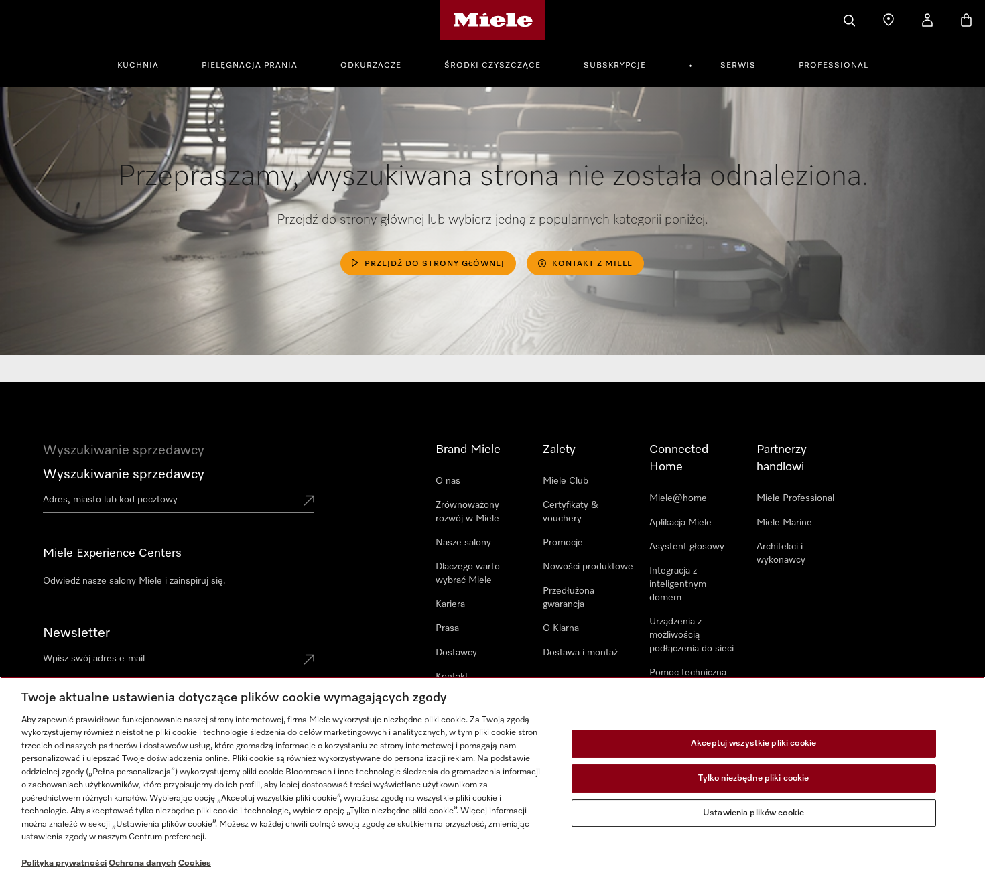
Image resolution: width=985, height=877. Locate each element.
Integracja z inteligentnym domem (677, 584)
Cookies (194, 863)
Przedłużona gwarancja (568, 597)
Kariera (450, 604)
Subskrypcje (615, 66)
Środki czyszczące (492, 66)
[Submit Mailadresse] (309, 660)
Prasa (447, 628)
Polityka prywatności (64, 863)
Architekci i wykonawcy (781, 553)
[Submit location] (309, 502)
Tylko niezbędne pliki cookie (753, 778)
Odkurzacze (370, 66)
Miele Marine (784, 522)
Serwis (738, 66)
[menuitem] (145, 63)
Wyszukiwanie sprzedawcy (123, 474)
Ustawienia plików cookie (753, 813)
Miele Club (565, 481)
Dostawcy (456, 652)
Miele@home (678, 498)
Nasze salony (463, 542)
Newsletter (76, 633)
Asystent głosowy (686, 546)
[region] (492, 777)
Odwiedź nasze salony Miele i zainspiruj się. (134, 581)
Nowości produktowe (588, 566)
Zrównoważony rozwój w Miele (467, 511)
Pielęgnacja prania (250, 66)
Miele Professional (795, 498)
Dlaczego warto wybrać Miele (468, 573)
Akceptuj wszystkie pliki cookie (753, 744)
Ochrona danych (142, 863)
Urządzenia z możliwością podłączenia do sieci (691, 635)
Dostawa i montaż (580, 652)
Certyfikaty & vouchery (570, 511)
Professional (833, 66)
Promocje (563, 542)
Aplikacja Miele (680, 522)
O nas (448, 481)
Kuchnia (138, 66)
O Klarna (561, 628)
